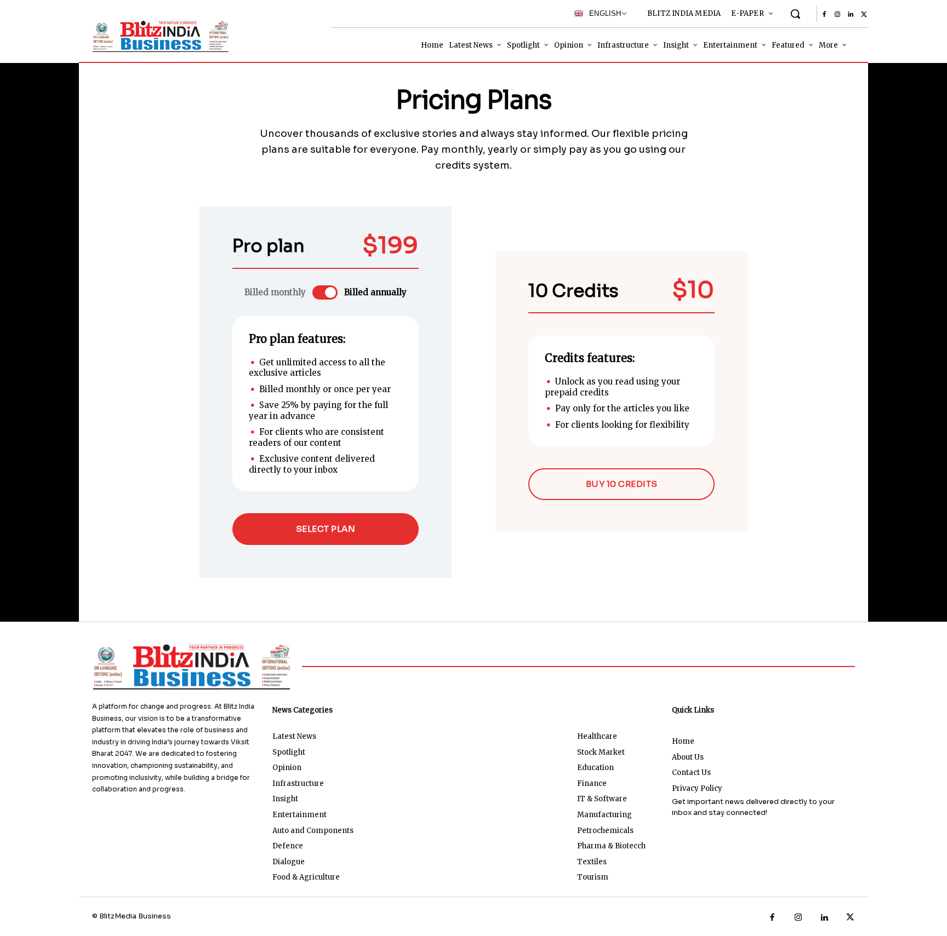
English (602, 13)
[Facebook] (824, 14)
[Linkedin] (850, 14)
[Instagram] (837, 14)
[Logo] (158, 36)
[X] (863, 14)
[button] (795, 14)
